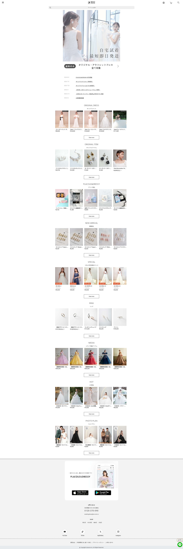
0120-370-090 (91, 511)
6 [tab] (94, 73)
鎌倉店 (95, 522)
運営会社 (72, 542)
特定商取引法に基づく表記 (84, 542)
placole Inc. (90, 547)
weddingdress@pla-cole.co (91, 514)
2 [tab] (89, 73)
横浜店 (84, 522)
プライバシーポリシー (98, 542)
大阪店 (100, 522)
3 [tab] (90, 73)
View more (91, 137)
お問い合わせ (109, 542)
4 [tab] (92, 73)
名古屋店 (89, 522)
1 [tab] (88, 73)
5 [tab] (93, 73)
